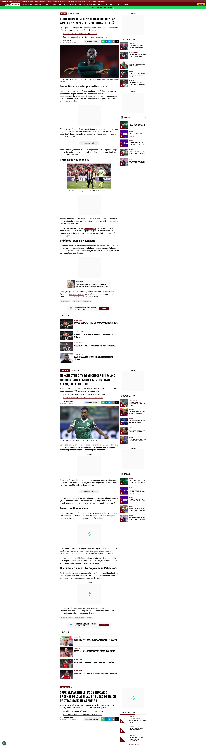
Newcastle (76, 301)
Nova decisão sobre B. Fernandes (43, 1)
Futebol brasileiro (66, 618)
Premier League (90, 228)
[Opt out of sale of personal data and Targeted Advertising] (4, 743)
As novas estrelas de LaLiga (59, 1)
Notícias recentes (26, 4)
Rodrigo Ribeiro (68, 401)
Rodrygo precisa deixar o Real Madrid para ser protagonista (85, 37)
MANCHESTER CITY (103, 4)
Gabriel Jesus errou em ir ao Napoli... (76, 1)
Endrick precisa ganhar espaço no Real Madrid (80, 34)
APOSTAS (53, 4)
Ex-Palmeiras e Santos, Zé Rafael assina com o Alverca (83, 398)
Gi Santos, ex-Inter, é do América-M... (96, 1)
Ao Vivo (47, 4)
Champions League (76, 294)
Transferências (62, 4)
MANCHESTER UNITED (116, 4)
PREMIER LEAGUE (91, 4)
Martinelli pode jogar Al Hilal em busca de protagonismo (84, 394)
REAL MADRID (73, 4)
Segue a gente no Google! (92, 41)
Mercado (89, 618)
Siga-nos (104, 308)
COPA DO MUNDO (38, 4)
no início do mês (94, 94)
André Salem (67, 40)
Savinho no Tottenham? (27, 1)
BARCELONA (82, 4)
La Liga (126, 4)
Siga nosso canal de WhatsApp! (101, 8)
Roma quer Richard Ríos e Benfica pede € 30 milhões (82, 715)
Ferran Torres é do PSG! (14, 1)
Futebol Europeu (74, 13)
